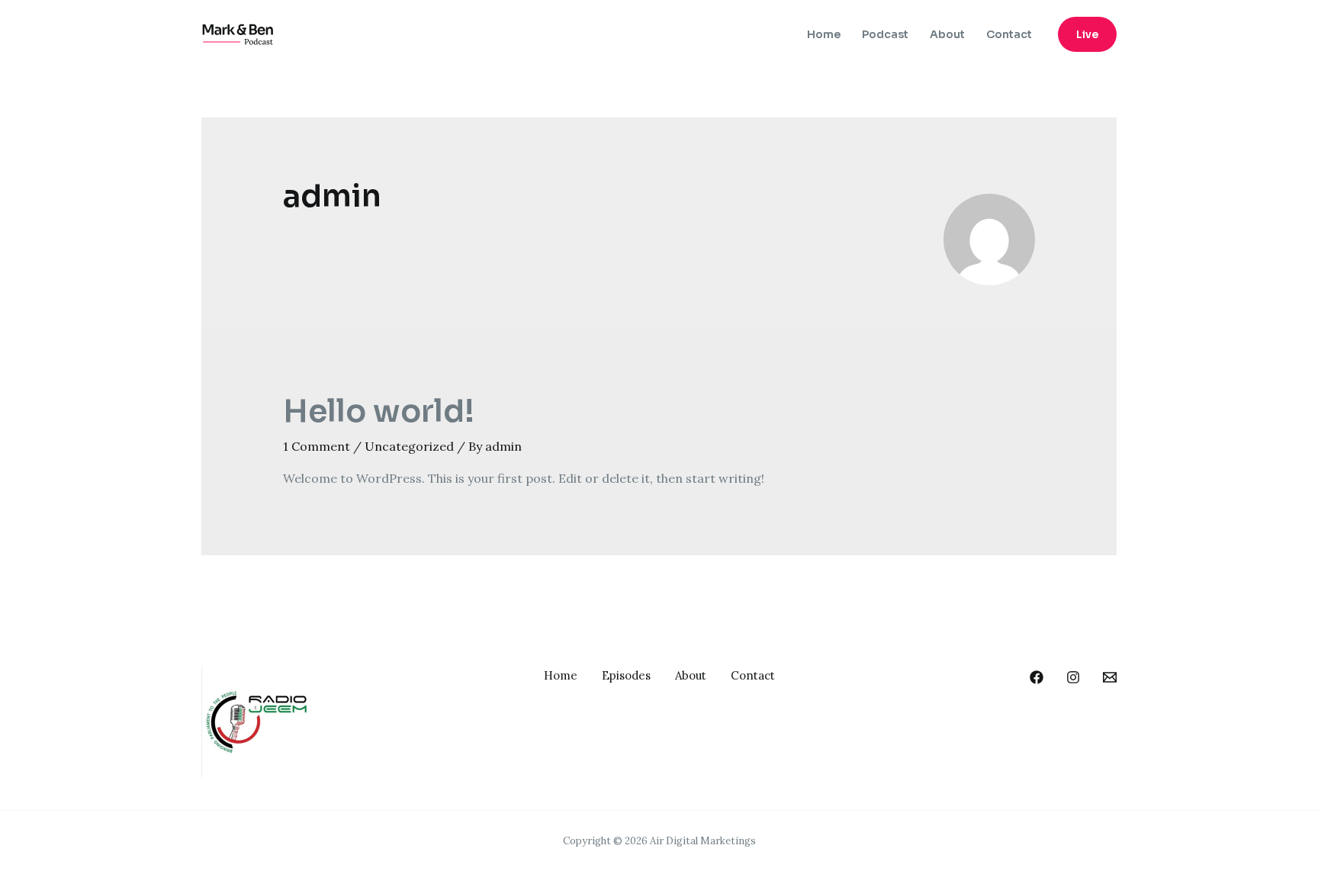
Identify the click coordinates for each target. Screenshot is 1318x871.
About (947, 34)
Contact (1009, 34)
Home (824, 34)
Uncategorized (409, 446)
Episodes (626, 675)
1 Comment (316, 446)
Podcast (885, 34)
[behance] (1036, 677)
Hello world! (378, 411)
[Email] (1110, 677)
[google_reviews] (1073, 677)
